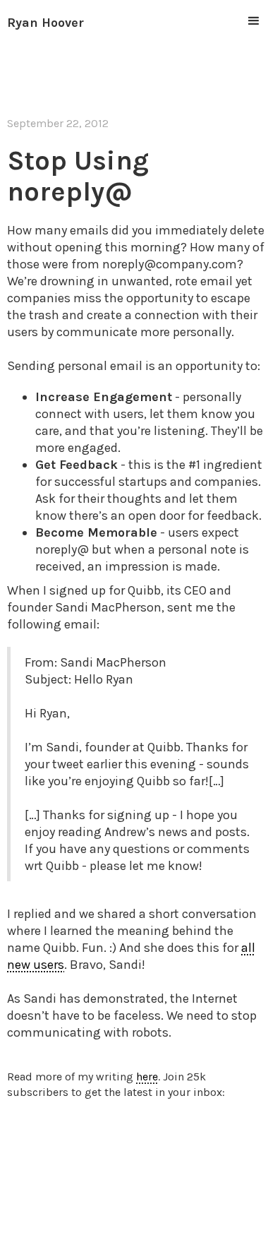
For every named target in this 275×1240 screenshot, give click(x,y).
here (147, 1076)
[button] (254, 21)
